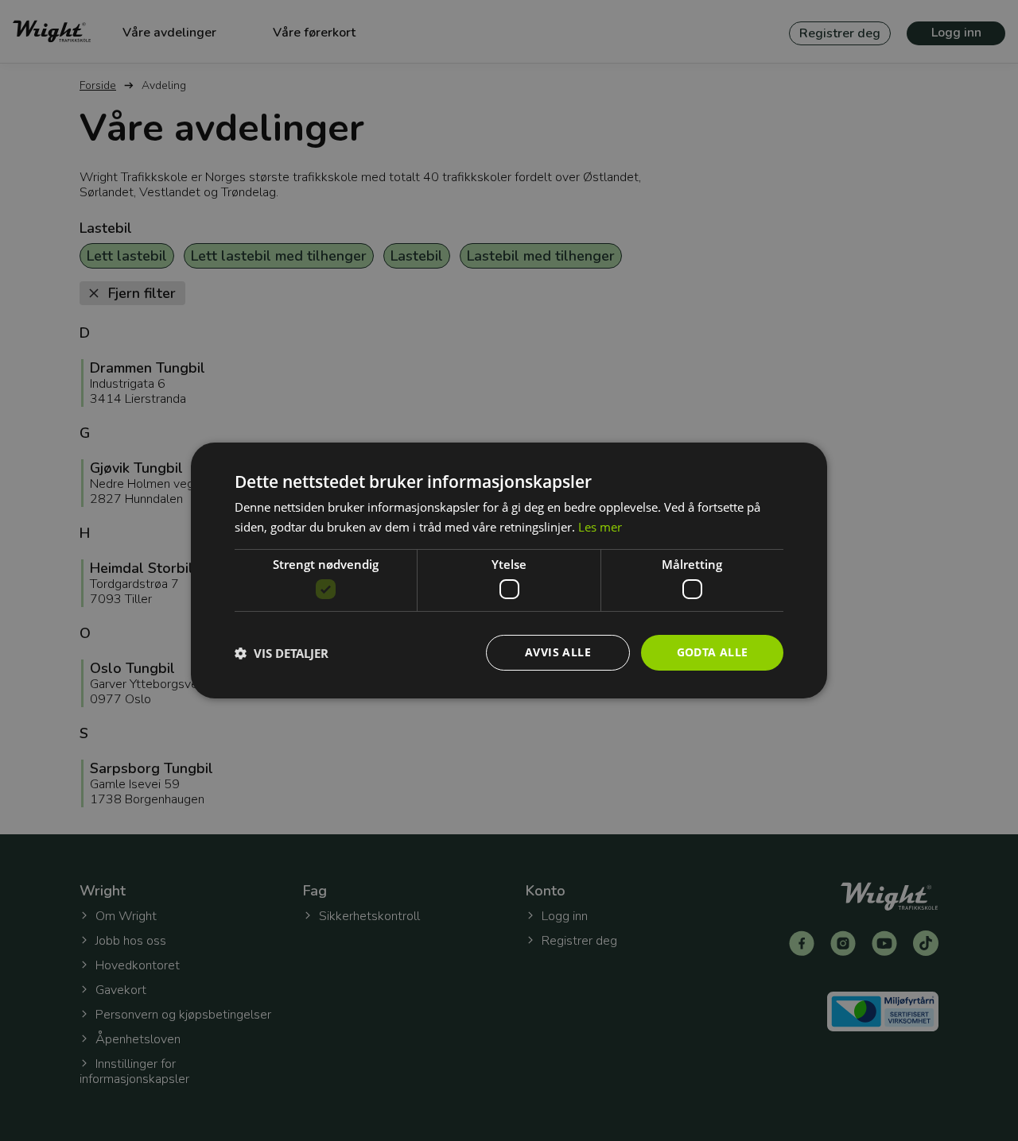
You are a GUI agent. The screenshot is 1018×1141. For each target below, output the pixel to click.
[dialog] (509, 570)
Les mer (600, 527)
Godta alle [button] (712, 651)
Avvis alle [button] (558, 651)
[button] (281, 653)
